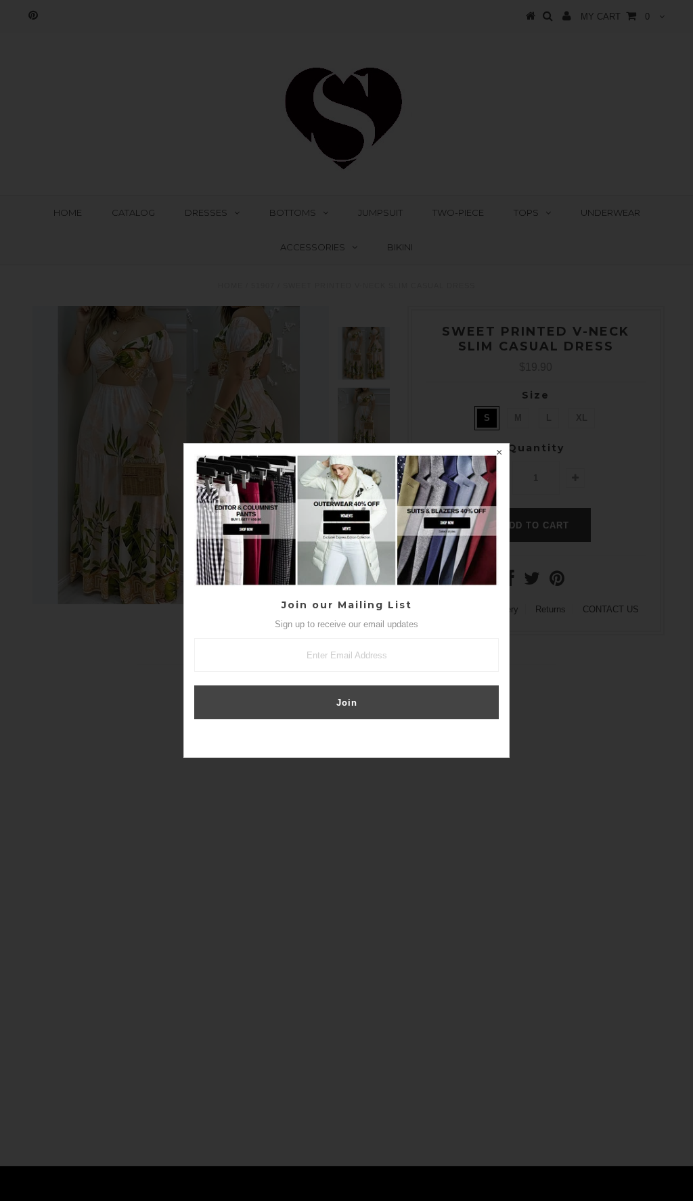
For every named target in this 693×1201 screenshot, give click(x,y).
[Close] (499, 454)
